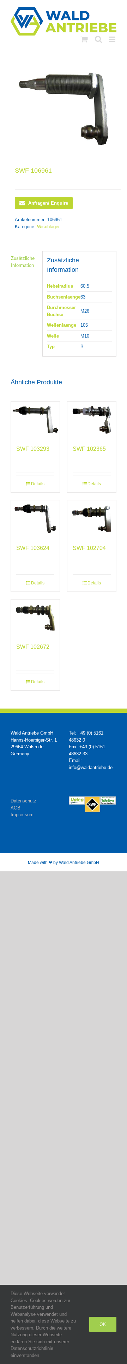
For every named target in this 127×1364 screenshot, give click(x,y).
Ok (102, 1324)
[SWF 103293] (35, 420)
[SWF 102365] (91, 420)
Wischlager (48, 226)
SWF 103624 (32, 548)
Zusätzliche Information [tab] (23, 262)
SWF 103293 (32, 449)
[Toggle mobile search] (98, 39)
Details (37, 483)
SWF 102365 (89, 449)
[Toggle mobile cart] (84, 39)
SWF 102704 (89, 548)
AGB (15, 808)
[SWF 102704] (91, 518)
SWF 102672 (32, 647)
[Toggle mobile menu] (112, 39)
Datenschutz (23, 800)
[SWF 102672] (35, 618)
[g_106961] (63, 108)
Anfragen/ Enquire (48, 203)
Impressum (22, 814)
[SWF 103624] (35, 518)
